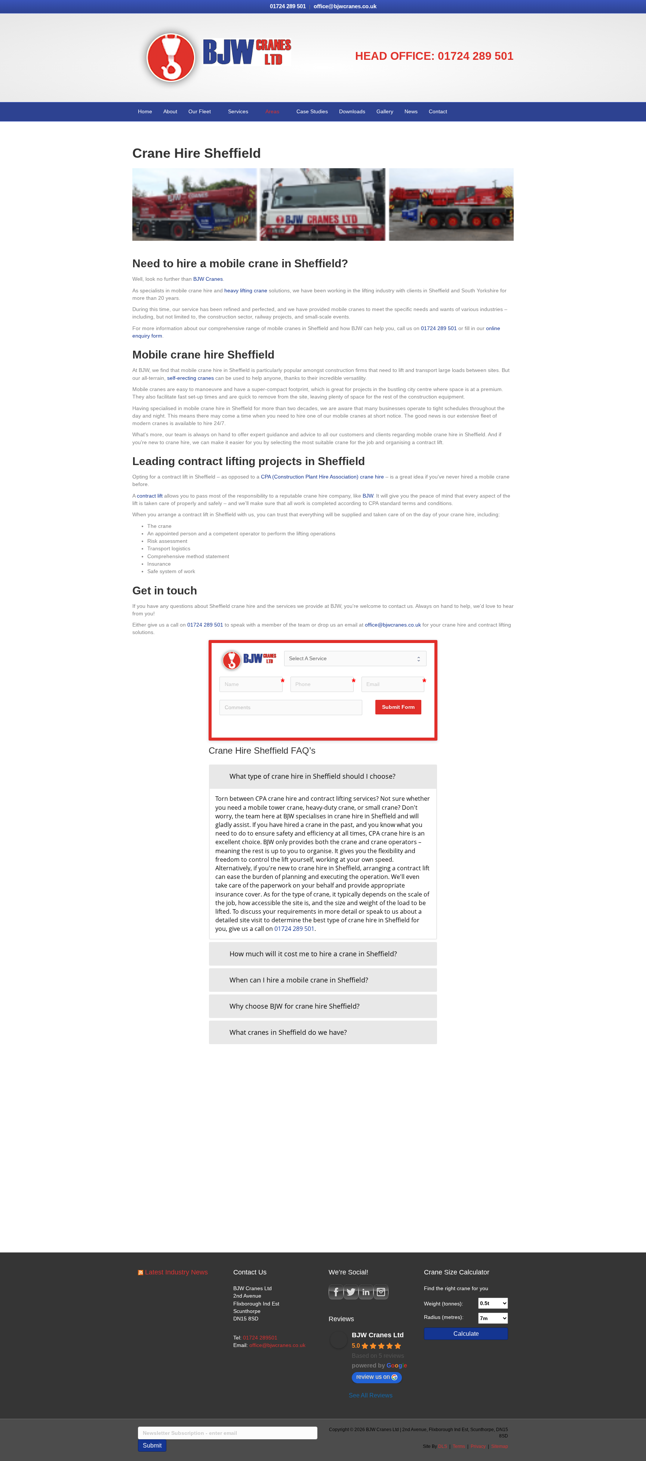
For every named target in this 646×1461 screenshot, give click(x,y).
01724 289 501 (476, 56)
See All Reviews (371, 1395)
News (411, 111)
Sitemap (499, 1446)
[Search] (508, 111)
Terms (459, 1446)
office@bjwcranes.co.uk (277, 1345)
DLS (442, 1446)
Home (145, 111)
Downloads (352, 111)
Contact (438, 111)
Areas (272, 111)
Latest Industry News (176, 1272)
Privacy (478, 1446)
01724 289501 (260, 1338)
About (170, 111)
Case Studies (312, 111)
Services (238, 111)
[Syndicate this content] (140, 1272)
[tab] (323, 776)
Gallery (384, 111)
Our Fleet (199, 111)
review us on (373, 1377)
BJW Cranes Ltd (378, 1335)
